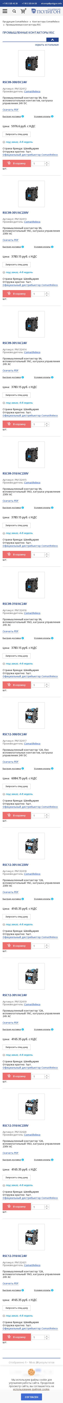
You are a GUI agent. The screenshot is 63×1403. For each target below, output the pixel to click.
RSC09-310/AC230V (15, 473)
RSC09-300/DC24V (15, 82)
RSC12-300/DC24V (15, 734)
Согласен (31, 1397)
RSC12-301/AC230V (15, 865)
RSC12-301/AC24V (15, 995)
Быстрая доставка (12, 116)
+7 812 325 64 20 (29, 3)
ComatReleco (32, 91)
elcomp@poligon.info (51, 3)
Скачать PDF (10, 109)
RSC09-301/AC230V (15, 213)
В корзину (19, 163)
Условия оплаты (42, 116)
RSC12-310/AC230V (15, 1125)
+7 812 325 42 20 (10, 3)
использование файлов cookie (31, 1389)
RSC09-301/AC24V (15, 343)
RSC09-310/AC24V (15, 604)
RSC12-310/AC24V (15, 1256)
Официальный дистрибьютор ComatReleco (30, 154)
